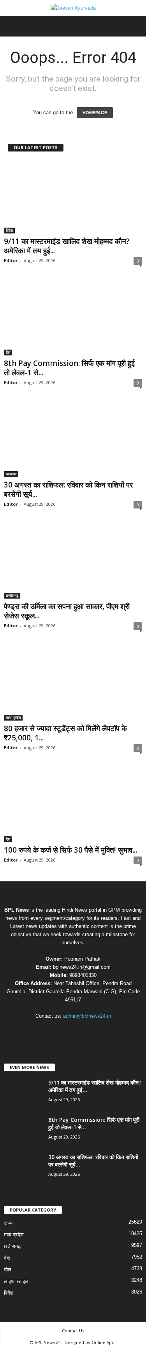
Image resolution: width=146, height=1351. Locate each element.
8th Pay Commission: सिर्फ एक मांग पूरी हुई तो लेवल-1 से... (69, 368)
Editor (11, 260)
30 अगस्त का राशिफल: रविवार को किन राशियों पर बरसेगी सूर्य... (68, 489)
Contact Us (73, 1331)
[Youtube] (97, 1031)
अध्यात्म (11, 474)
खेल (7, 1270)
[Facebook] (50, 1031)
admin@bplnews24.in (87, 1016)
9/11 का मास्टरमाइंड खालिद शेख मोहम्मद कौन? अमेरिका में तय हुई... (67, 246)
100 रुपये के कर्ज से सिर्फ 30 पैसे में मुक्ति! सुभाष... (70, 850)
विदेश (9, 230)
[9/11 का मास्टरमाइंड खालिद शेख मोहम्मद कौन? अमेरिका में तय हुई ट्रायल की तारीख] (73, 196)
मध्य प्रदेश (13, 717)
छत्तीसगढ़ (12, 595)
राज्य (8, 1223)
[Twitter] (82, 1031)
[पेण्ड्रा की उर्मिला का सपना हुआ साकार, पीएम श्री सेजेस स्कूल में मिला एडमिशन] (73, 562)
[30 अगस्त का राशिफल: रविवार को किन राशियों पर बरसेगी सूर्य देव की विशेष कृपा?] (73, 440)
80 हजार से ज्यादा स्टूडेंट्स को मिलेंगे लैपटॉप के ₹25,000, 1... (65, 733)
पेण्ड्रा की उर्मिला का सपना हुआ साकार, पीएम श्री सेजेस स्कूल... (67, 611)
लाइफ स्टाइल (16, 1281)
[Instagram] (66, 1031)
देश (8, 352)
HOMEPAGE (95, 112)
